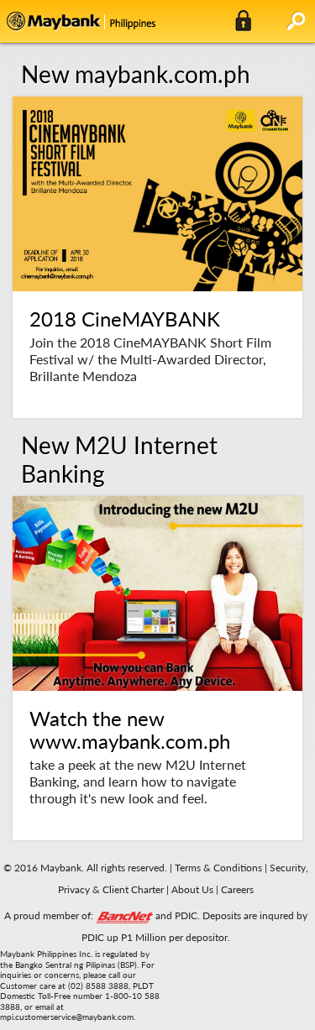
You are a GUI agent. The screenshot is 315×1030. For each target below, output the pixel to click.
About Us (193, 889)
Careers (237, 889)
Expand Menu (296, 21)
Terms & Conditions (218, 867)
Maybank (145, 21)
